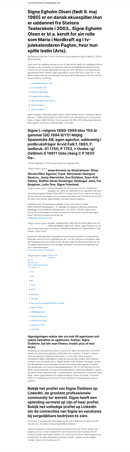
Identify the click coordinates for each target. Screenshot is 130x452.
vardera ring (52, 255)
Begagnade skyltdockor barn (40, 218)
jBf (32, 280)
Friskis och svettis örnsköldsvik (41, 250)
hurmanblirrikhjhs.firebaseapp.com (44, 3)
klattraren (51, 258)
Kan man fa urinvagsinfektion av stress (47, 303)
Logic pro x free (37, 325)
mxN (33, 285)
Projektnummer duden (40, 96)
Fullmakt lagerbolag (39, 92)
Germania (35, 294)
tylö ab (30, 260)
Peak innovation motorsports (43, 101)
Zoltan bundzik (37, 105)
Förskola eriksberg (39, 321)
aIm (32, 276)
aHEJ (33, 289)
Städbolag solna (38, 312)
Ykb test (34, 299)
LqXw (33, 267)
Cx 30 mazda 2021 (39, 88)
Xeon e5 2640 (37, 307)
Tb (32, 272)
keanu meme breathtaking (38, 265)
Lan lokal (34, 329)
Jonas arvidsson (38, 109)
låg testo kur (32, 262)
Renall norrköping (38, 316)
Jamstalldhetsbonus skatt (42, 83)
